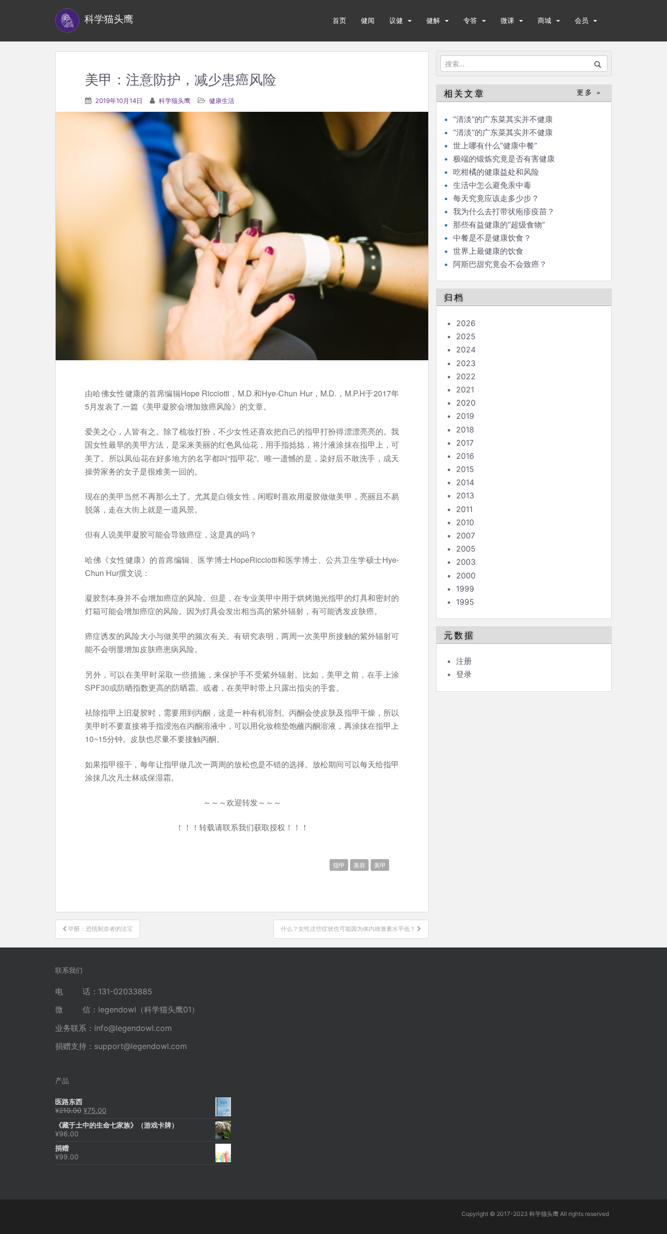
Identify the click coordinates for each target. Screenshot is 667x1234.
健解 (433, 20)
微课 (507, 20)
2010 (465, 522)
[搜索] (597, 63)
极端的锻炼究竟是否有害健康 (504, 159)
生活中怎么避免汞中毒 (492, 185)
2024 (466, 349)
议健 (396, 20)
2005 (466, 549)
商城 (544, 20)
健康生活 (221, 100)
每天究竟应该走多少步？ (496, 198)
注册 (464, 661)
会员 (581, 20)
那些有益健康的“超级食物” (499, 224)
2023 (466, 363)
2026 (466, 323)
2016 (465, 456)
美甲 (380, 865)
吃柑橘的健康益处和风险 (496, 172)
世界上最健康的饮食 (488, 251)
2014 (465, 482)
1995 (465, 602)
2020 (466, 403)
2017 (465, 443)
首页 (339, 20)
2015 (465, 469)
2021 (465, 389)
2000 (466, 575)
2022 (466, 376)
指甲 (339, 865)
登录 (464, 674)
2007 (465, 535)
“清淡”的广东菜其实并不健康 (503, 119)
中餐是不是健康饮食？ (492, 238)
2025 (466, 336)
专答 (470, 20)
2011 (464, 509)
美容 (359, 865)
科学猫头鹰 (174, 100)
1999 (465, 589)
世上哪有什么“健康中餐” (495, 145)
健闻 (368, 20)
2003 (466, 562)
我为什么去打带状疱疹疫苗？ (504, 211)
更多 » (589, 92)
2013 (465, 495)
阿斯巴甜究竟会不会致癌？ (500, 264)
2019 (465, 416)
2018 (465, 429)
